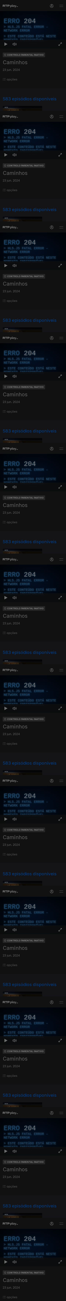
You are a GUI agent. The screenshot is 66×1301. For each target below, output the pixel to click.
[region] (33, 650)
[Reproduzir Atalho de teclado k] (5, 1296)
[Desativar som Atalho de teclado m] (14, 1296)
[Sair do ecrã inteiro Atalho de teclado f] (60, 1296)
